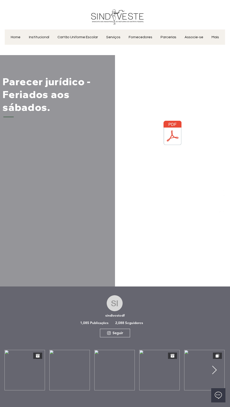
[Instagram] (221, 214)
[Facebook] (221, 203)
